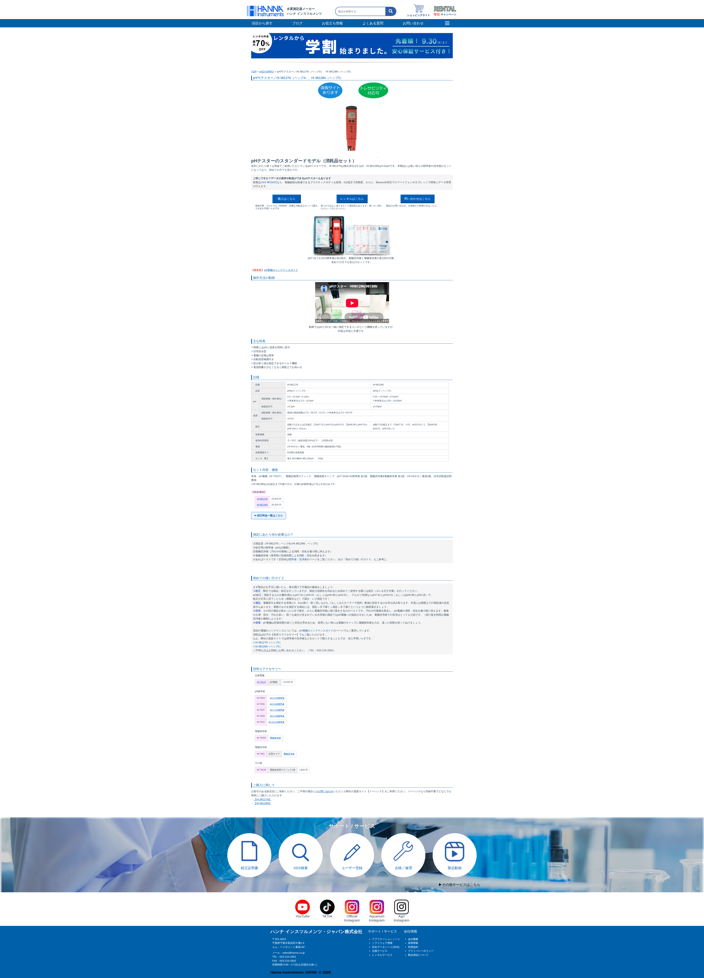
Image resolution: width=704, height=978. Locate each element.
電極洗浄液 (288, 754)
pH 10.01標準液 (276, 722)
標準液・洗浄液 (298, 559)
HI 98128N (262, 505)
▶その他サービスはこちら (459, 885)
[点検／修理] (403, 835)
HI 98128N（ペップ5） (268, 646)
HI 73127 (261, 682)
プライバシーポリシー (421, 950)
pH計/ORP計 (266, 71)
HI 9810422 (270, 182)
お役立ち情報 (332, 23)
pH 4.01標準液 (277, 698)
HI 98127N (262, 499)
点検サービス (379, 950)
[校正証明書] (249, 835)
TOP (253, 71)
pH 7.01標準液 (277, 710)
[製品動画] (455, 835)
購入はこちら (286, 198)
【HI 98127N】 (262, 799)
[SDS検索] (301, 835)
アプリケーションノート (386, 939)
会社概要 (413, 939)
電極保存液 (275, 738)
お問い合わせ (325, 791)
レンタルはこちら (352, 198)
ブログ (297, 23)
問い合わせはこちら (417, 198)
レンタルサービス (382, 954)
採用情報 (413, 942)
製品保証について (418, 954)
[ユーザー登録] (352, 835)
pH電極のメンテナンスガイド (281, 270)
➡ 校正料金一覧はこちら (268, 515)
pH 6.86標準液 (277, 704)
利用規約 (413, 947)
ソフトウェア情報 (382, 942)
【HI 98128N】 (262, 803)
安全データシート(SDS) (385, 947)
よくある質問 (372, 23)
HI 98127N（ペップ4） (268, 642)
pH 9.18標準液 (277, 716)
